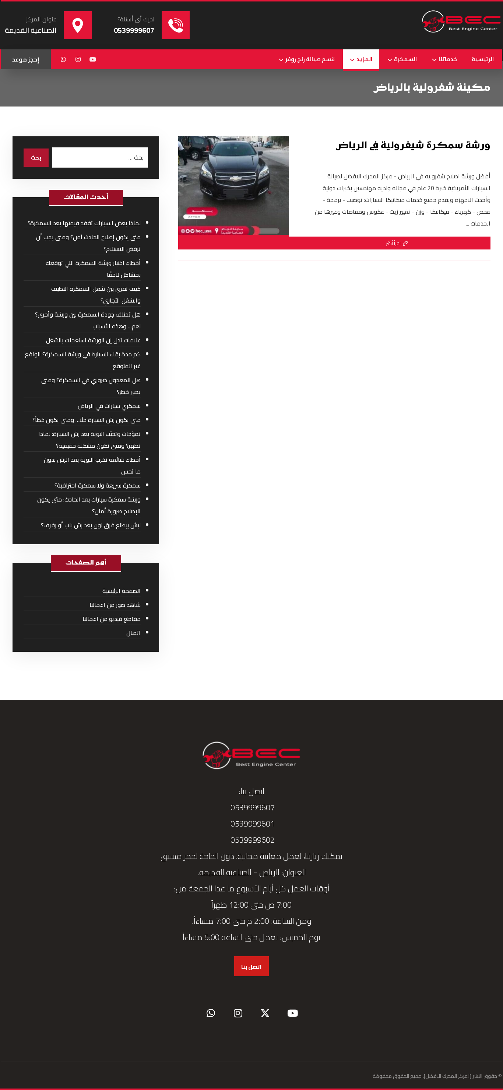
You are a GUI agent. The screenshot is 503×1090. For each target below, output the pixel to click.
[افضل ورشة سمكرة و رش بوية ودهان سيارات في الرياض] (461, 22)
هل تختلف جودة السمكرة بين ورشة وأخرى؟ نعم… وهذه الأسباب (88, 320)
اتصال (133, 632)
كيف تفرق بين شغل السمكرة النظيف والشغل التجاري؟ (96, 294)
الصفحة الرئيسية (121, 590)
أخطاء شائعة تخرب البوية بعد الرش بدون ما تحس (92, 465)
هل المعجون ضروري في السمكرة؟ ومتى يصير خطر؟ (91, 385)
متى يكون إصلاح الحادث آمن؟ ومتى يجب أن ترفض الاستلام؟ (88, 242)
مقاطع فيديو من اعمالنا (111, 618)
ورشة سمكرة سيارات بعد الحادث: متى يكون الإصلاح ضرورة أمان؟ (89, 505)
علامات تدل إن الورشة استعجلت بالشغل (93, 340)
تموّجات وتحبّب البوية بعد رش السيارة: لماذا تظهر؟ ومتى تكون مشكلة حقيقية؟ (89, 439)
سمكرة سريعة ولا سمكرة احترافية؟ (97, 485)
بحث (36, 158)
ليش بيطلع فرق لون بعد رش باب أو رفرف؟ (91, 525)
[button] (92, 59)
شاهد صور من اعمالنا (115, 604)
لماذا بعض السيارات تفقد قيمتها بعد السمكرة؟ (84, 222)
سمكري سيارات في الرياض (109, 405)
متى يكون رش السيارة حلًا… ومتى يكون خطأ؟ (86, 419)
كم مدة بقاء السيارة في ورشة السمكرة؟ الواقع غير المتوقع (83, 360)
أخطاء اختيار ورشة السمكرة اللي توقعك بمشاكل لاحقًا (93, 268)
